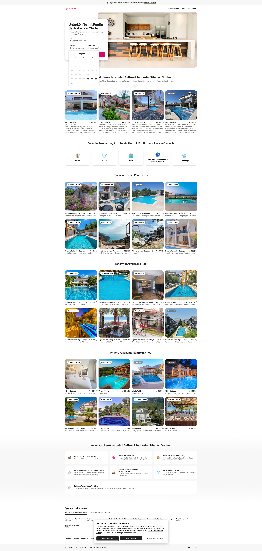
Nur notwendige (131, 538)
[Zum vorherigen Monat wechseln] (72, 53)
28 (88, 79)
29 (92, 79)
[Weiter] (135, 86)
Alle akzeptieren (107, 538)
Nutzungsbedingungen (98, 547)
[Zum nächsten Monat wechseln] (95, 53)
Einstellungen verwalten (154, 538)
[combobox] (86, 41)
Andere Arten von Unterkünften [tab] (76, 512)
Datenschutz (84, 547)
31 (72, 83)
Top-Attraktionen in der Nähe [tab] (100, 512)
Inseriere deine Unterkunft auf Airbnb (181, 9)
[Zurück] (127, 86)
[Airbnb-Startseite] (70, 8)
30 (96, 79)
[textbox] (77, 48)
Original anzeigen (150, 3)
